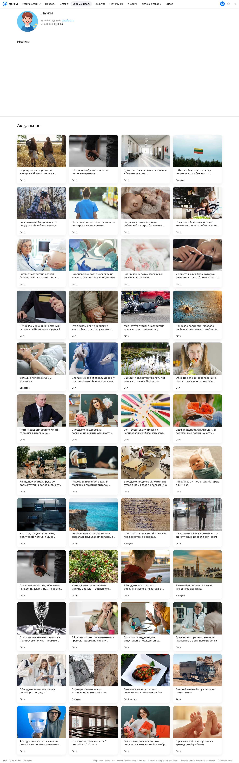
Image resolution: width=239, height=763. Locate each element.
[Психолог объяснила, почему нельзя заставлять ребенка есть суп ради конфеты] (197, 211)
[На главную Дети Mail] (12, 4)
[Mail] (5, 4)
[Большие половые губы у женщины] (41, 366)
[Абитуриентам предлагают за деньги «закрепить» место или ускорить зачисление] (41, 730)
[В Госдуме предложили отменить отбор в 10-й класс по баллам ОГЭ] (145, 470)
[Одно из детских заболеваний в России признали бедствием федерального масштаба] (197, 366)
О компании (15, 760)
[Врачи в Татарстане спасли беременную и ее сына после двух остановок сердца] (41, 263)
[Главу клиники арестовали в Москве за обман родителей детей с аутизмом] (93, 470)
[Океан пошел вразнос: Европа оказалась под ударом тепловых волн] (93, 522)
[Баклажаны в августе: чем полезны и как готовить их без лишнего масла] (145, 678)
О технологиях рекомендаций (131, 760)
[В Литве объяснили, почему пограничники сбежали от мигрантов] (197, 159)
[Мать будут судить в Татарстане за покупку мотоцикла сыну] (145, 315)
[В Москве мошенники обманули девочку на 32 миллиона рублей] (41, 315)
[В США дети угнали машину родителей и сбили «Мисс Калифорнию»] (41, 522)
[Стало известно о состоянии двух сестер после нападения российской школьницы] (93, 211)
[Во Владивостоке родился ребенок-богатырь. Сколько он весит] (145, 211)
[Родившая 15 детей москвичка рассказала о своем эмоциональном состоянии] (145, 263)
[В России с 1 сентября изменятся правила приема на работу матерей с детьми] (93, 626)
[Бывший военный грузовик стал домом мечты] (197, 678)
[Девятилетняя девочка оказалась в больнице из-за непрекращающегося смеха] (145, 159)
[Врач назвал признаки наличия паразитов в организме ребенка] (197, 626)
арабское (68, 20)
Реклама (28, 760)
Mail (5, 760)
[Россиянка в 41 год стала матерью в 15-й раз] (197, 470)
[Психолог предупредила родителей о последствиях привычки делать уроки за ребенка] (145, 626)
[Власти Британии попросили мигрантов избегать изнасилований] (197, 574)
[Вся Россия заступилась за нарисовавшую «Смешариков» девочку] (145, 418)
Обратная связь (225, 760)
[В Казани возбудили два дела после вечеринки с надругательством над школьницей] (93, 159)
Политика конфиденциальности (163, 760)
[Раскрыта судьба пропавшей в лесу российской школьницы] (41, 211)
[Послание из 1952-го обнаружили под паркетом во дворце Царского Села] (145, 522)
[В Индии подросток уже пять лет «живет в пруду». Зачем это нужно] (145, 366)
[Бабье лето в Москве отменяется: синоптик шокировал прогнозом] (197, 522)
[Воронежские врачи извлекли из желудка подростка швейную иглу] (93, 263)
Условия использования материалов (198, 760)
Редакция (110, 760)
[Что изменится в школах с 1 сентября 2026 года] (93, 730)
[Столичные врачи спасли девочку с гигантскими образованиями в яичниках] (93, 366)
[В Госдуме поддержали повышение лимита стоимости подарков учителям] (93, 418)
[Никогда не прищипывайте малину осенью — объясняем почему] (93, 574)
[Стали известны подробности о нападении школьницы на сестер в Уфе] (41, 574)
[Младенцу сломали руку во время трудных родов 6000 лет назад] (41, 470)
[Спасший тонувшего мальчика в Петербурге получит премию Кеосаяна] (41, 626)
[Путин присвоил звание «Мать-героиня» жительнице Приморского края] (41, 418)
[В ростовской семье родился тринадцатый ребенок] (197, 730)
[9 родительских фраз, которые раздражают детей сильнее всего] (197, 263)
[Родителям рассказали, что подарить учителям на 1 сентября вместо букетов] (145, 730)
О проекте (98, 760)
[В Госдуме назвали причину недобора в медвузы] (41, 678)
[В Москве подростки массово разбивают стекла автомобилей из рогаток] (197, 315)
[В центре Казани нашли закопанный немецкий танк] (93, 678)
